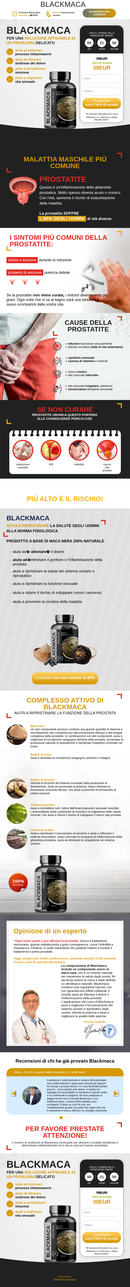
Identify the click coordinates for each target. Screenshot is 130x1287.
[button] (61, 1117)
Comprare (65, 678)
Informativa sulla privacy (65, 1279)
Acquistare (101, 102)
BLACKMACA (63, 4)
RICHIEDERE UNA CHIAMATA (99, 13)
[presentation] (13, 1093)
